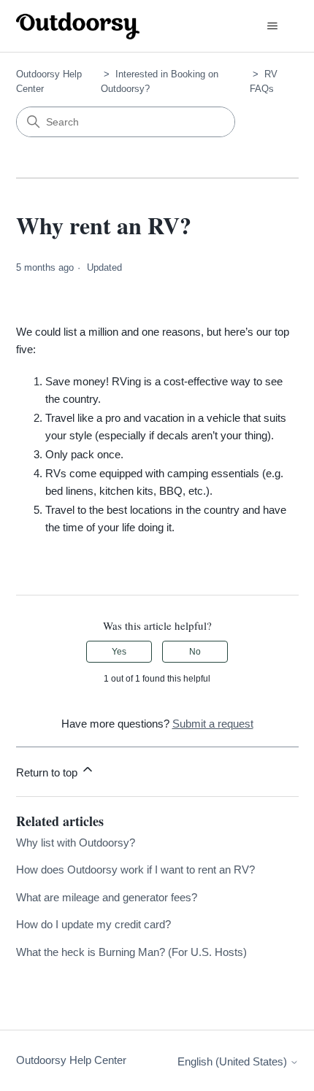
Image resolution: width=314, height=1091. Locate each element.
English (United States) (233, 1061)
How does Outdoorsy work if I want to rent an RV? (135, 869)
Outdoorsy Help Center (71, 1060)
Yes (119, 652)
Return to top (48, 772)
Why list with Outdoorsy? (75, 842)
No (195, 652)
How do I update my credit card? (93, 924)
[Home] (78, 25)
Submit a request (212, 723)
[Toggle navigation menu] (273, 26)
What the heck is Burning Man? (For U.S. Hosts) (131, 952)
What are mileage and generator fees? (106, 897)
